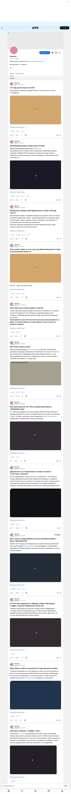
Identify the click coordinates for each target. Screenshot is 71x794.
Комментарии (19, 73)
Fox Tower (21, 733)
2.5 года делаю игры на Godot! (22, 88)
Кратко (58, 534)
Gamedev (16, 207)
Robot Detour (27, 678)
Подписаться (45, 52)
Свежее (12, 78)
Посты (12, 73)
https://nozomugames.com (36, 61)
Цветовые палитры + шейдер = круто (25, 731)
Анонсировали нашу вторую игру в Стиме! (27, 146)
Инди (15, 84)
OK (65, 786)
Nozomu (16, 83)
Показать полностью (17, 127)
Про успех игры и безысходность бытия (26, 308)
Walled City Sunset (49, 416)
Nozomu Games (28, 546)
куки (13, 786)
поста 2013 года (33, 349)
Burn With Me (37, 148)
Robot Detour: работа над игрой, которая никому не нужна (33, 668)
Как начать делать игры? (20, 347)
